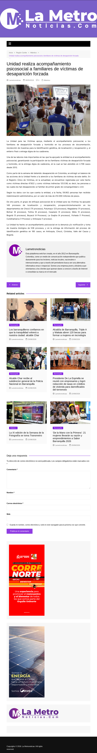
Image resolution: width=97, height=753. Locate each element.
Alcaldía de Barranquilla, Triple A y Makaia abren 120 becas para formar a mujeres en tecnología (70, 332)
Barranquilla (14, 325)
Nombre (10, 493)
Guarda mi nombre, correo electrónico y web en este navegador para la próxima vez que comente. (48, 525)
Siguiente (81, 285)
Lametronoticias (15, 80)
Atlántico (47, 80)
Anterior (15, 285)
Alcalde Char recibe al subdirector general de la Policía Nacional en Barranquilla (26, 381)
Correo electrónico (15, 503)
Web (8, 514)
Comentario (12, 469)
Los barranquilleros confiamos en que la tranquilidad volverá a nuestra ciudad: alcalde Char (26, 332)
